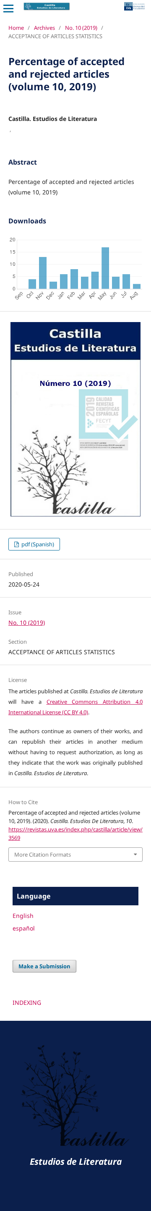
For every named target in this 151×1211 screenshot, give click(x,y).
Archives (44, 27)
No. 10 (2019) (81, 27)
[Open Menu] (8, 8)
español (24, 928)
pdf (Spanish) (37, 544)
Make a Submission (44, 966)
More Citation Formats (42, 854)
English (23, 916)
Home (16, 27)
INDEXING (27, 1003)
